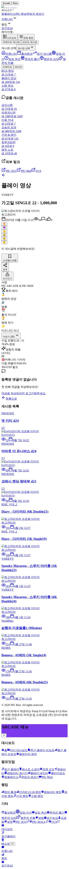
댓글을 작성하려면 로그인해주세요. (23, 393)
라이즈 (18, 67)
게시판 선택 (8, 48)
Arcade (6, 3)
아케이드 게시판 (11, 42)
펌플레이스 (8, 13)
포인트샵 (7, 28)
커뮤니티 (7, 19)
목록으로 (11, 398)
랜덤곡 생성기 (35, 13)
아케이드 (7, 67)
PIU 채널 (21, 13)
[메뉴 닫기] (4, 735)
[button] (8, 214)
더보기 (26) (9, 336)
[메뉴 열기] (12, 844)
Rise (15, 3)
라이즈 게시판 (29, 42)
